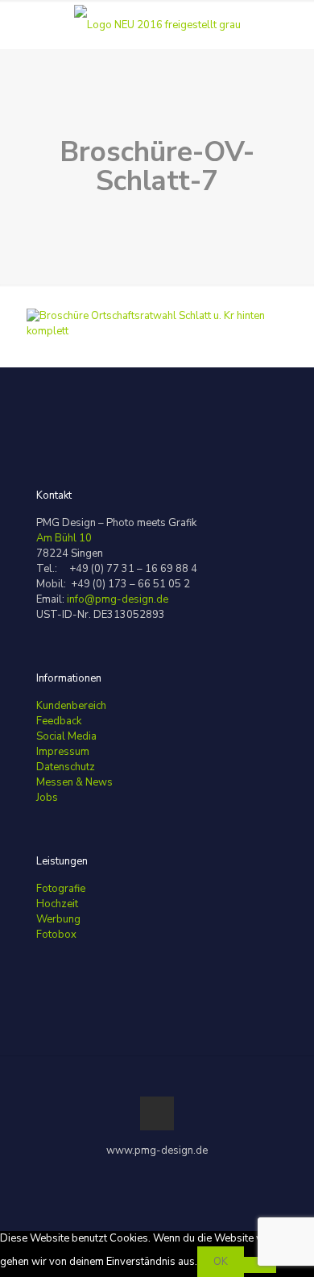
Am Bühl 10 (64, 538)
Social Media (66, 736)
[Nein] (260, 1265)
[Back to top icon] (157, 1113)
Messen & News (74, 782)
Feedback (58, 721)
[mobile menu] (292, 24)
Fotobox (56, 934)
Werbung (58, 919)
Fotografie (60, 888)
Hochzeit (57, 904)
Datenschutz (65, 767)
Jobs (47, 797)
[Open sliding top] (157, 18)
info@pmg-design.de (117, 599)
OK (220, 1261)
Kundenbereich (71, 706)
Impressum (62, 751)
